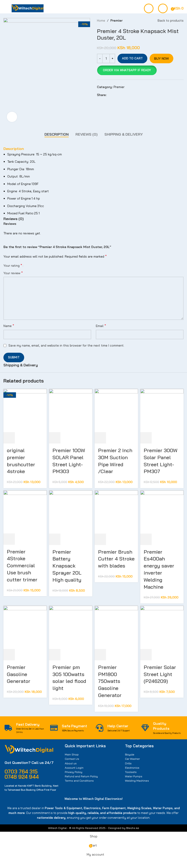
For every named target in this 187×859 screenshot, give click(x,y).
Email (101, 325)
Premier (116, 20)
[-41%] (116, 410)
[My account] (163, 8)
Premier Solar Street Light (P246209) (160, 674)
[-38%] (25, 410)
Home (101, 20)
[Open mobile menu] (5, 8)
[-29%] (25, 511)
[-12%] (162, 627)
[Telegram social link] (130, 95)
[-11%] (116, 627)
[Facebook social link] (109, 95)
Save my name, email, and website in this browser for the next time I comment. (66, 345)
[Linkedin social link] (124, 95)
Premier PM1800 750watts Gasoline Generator (110, 681)
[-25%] (70, 627)
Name (8, 325)
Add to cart (132, 58)
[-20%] (162, 410)
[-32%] (116, 511)
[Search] (149, 8)
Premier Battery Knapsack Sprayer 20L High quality (66, 566)
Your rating (12, 265)
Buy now (161, 58)
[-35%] (70, 511)
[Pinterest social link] (119, 95)
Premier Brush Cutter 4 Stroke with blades (116, 559)
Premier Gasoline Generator (18, 674)
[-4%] (162, 511)
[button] (127, 70)
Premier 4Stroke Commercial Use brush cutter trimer (22, 565)
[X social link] (114, 95)
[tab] (56, 134)
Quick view (21, 437)
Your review (13, 273)
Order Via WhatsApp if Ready (127, 70)
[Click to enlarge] (12, 117)
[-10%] (70, 410)
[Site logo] (28, 8)
